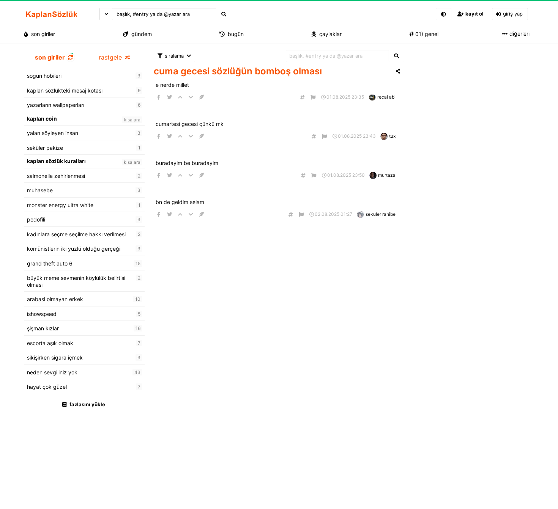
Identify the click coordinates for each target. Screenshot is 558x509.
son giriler (41, 34)
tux (392, 136)
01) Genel (426, 34)
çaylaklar (329, 34)
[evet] (396, 56)
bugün (234, 34)
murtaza (387, 175)
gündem (140, 34)
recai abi (386, 97)
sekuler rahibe (381, 214)
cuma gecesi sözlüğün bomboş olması (238, 71)
